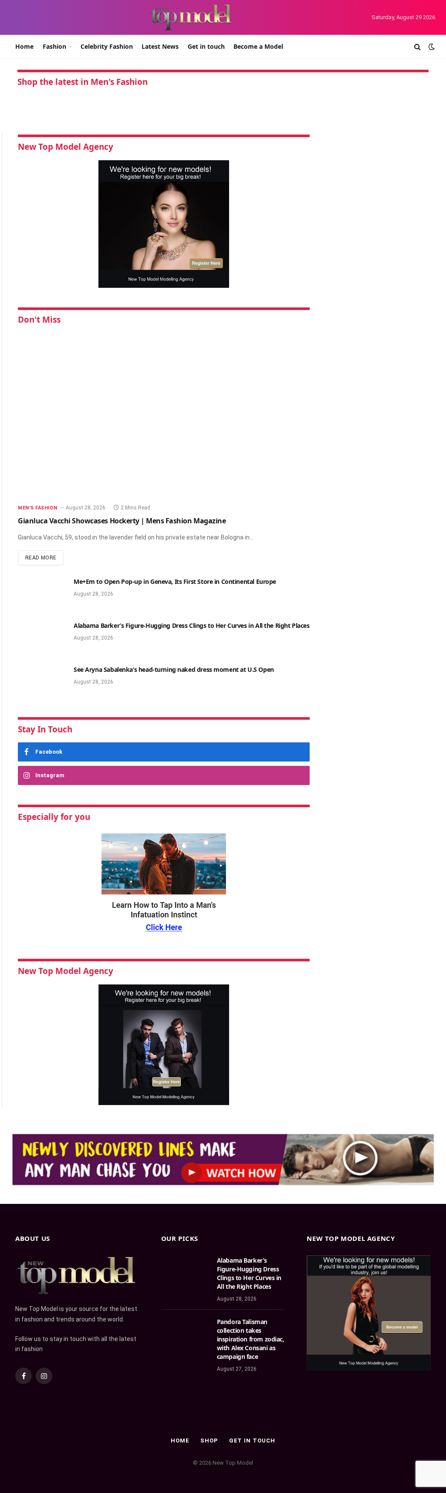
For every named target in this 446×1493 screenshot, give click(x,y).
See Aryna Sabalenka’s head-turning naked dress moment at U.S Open (174, 669)
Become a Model (258, 46)
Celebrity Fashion (107, 46)
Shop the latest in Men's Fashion (82, 82)
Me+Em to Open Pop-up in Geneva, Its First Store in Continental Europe (175, 581)
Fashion (54, 46)
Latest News (160, 46)
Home (24, 46)
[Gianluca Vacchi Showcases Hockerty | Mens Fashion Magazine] (164, 415)
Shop (209, 1440)
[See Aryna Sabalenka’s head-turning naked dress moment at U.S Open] (42, 681)
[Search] (417, 47)
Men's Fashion (37, 508)
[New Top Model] (191, 17)
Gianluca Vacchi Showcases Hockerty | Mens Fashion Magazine (122, 521)
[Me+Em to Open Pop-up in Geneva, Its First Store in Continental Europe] (42, 593)
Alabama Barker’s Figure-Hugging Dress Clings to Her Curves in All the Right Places (192, 625)
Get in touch (206, 46)
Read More (40, 558)
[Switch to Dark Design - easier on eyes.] (430, 46)
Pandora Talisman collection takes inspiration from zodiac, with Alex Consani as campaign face (250, 1339)
